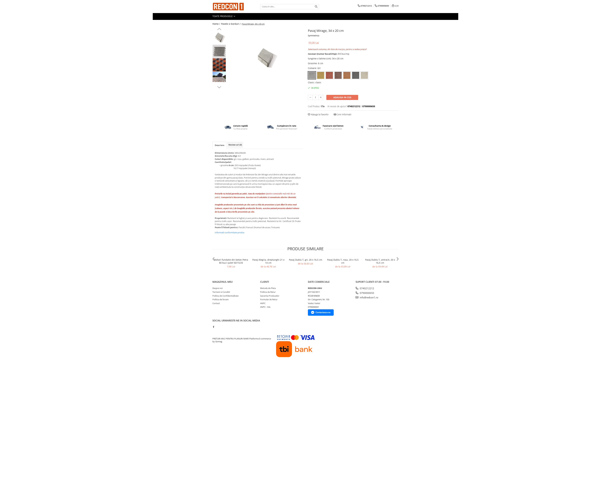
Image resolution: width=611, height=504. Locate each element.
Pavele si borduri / (231, 23)
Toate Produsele (222, 16)
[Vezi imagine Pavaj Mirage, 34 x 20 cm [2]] (219, 64)
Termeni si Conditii (221, 292)
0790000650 (366, 293)
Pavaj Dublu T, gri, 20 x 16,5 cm (305, 259)
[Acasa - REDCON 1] (228, 6)
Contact (216, 303)
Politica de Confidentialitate (225, 295)
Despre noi (217, 288)
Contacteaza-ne (323, 312)
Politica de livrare (220, 299)
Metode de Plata (268, 288)
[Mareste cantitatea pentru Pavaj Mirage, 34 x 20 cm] (320, 97)
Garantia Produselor (269, 295)
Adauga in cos (342, 97)
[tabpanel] (265, 57)
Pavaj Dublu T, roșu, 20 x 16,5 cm (342, 261)
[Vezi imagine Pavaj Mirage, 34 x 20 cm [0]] (219, 37)
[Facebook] (213, 326)
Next (219, 86)
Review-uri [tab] (235, 144)
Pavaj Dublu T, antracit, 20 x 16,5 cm (380, 261)
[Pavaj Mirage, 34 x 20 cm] (265, 57)
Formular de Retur (268, 299)
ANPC (263, 303)
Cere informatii (343, 114)
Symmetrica (313, 35)
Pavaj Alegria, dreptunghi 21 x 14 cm (268, 261)
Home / (216, 23)
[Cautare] (316, 6)
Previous (219, 29)
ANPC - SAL (265, 306)
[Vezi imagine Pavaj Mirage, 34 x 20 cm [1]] (219, 51)
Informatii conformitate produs (229, 232)
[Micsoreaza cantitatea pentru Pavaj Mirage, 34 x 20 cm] (310, 97)
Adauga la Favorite (319, 114)
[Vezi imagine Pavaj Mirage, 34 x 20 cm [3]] (219, 77)
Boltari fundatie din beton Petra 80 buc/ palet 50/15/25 (231, 261)
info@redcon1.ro (368, 297)
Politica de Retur (268, 292)
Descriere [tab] (219, 145)
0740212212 (366, 288)
